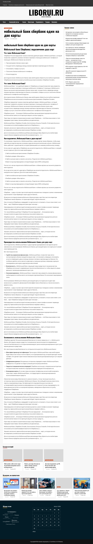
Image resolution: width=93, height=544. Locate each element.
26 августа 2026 (30, 495)
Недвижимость (39, 22)
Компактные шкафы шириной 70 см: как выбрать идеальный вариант (77, 39)
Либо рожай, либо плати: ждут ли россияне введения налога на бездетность (12, 465)
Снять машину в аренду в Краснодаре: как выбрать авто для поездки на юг (77, 43)
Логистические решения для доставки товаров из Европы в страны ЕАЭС (76, 54)
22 (54, 522)
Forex (4, 22)
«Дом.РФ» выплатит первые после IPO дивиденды (76, 71)
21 (50, 522)
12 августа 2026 (83, 495)
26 (42, 525)
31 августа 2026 (12, 496)
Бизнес (24, 22)
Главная (5, 5)
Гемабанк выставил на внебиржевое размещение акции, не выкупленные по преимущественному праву (76, 77)
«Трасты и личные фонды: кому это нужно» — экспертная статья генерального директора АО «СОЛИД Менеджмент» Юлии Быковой (76, 61)
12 (42, 519)
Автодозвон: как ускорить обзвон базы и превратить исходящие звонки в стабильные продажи (77, 33)
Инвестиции (31, 22)
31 (34, 528)
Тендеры (47, 22)
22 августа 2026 (47, 495)
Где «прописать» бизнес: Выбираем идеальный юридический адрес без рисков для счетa (75, 49)
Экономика (54, 22)
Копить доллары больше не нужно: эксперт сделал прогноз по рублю (32, 465)
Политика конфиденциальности (16, 5)
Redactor (24, 495)
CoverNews (53, 541)
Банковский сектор (14, 22)
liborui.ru (46, 12)
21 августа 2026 (65, 496)
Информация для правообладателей (35, 5)
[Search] (89, 22)
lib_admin (7, 38)
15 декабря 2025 (13, 469)
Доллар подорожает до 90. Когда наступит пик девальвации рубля (52, 465)
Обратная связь (49, 5)
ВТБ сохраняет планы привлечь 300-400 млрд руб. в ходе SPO (77, 67)
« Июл (34, 531)
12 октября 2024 (13, 38)
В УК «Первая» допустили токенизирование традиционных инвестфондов (75, 83)
